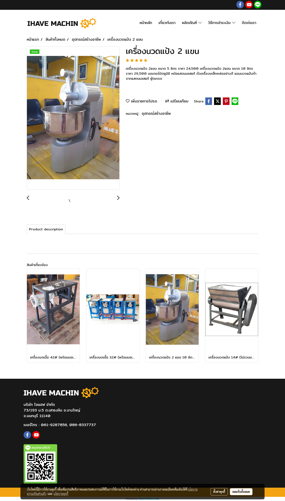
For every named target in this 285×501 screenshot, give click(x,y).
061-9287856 (54, 425)
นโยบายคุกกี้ (61, 494)
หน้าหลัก (146, 23)
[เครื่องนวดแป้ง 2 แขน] (73, 118)
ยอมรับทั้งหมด (241, 491)
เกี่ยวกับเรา (167, 23)
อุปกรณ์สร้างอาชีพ (156, 113)
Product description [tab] (46, 229)
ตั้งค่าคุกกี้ (219, 491)
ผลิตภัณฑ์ (190, 23)
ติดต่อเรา (249, 23)
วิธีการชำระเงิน (220, 23)
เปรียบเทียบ (178, 101)
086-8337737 (82, 425)
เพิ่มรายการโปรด (143, 101)
